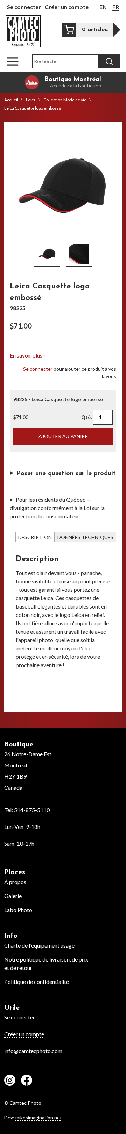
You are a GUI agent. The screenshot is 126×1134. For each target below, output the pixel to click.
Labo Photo (18, 909)
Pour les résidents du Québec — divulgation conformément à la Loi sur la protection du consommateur (57, 508)
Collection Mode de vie (64, 99)
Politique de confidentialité (36, 981)
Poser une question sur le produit (66, 474)
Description (35, 537)
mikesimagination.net (38, 1117)
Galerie (13, 895)
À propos (15, 881)
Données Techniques (85, 537)
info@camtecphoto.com (33, 1050)
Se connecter (24, 6)
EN (103, 6)
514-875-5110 (32, 810)
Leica (31, 99)
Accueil (11, 99)
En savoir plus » (28, 355)
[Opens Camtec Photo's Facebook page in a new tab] (26, 1081)
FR (115, 6)
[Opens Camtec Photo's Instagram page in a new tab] (9, 1081)
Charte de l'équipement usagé (39, 945)
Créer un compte (67, 6)
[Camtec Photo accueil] (23, 31)
